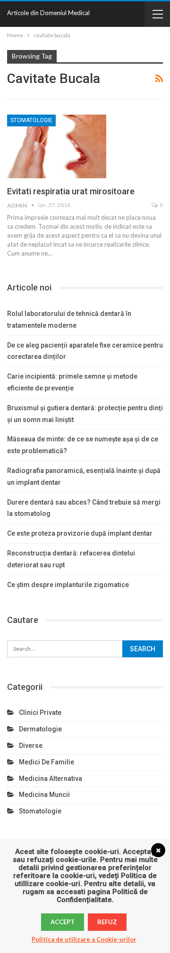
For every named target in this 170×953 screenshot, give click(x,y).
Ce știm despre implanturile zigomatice (68, 584)
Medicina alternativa (50, 778)
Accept (63, 922)
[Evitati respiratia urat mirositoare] (56, 146)
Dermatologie (40, 729)
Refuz (107, 922)
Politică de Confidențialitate (102, 895)
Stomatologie (31, 120)
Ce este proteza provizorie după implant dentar (80, 533)
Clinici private (40, 712)
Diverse (30, 745)
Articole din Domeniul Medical (48, 13)
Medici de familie (46, 762)
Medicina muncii (44, 794)
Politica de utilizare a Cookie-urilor (84, 939)
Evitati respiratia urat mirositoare (71, 191)
